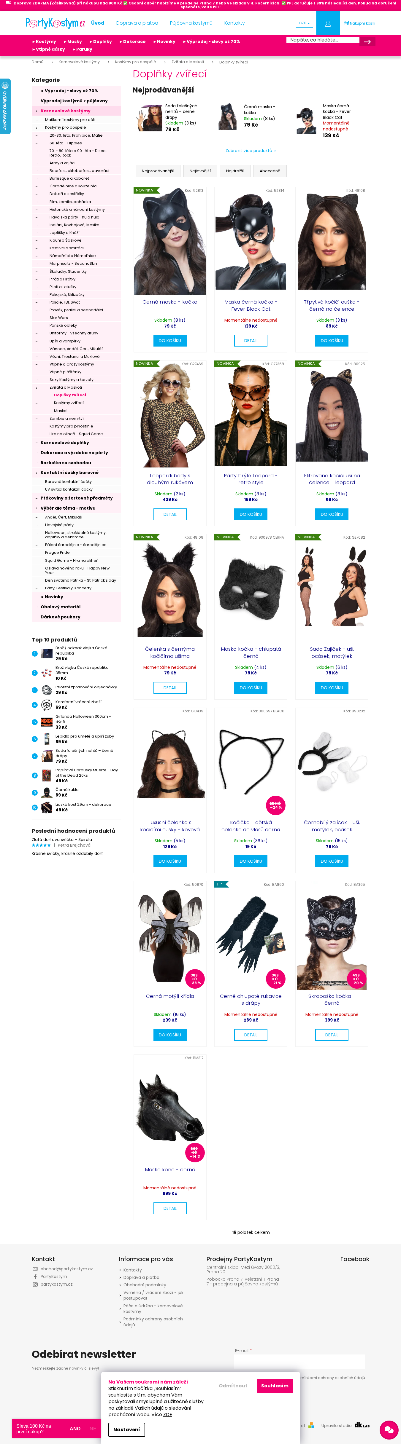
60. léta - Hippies (66, 143)
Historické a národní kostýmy (77, 209)
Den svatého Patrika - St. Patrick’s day (80, 580)
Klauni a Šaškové (66, 240)
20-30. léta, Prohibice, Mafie (76, 135)
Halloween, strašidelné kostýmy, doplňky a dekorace (76, 535)
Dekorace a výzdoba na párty (74, 453)
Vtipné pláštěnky (65, 371)
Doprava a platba (141, 1277)
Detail (250, 341)
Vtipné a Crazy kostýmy (72, 364)
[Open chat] (389, 1430)
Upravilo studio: (337, 1426)
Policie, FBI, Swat (65, 302)
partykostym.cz (57, 1284)
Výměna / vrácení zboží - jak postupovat (153, 1295)
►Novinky (164, 41)
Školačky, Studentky (68, 271)
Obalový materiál (60, 607)
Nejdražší (235, 171)
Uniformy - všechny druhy (74, 333)
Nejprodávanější (158, 171)
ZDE (167, 1414)
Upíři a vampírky (65, 341)
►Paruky (82, 49)
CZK (303, 22)
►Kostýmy (44, 41)
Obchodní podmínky (144, 1285)
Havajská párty (59, 524)
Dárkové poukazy (60, 617)
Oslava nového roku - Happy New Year (77, 570)
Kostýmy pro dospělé (65, 127)
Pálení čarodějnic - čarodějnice (76, 544)
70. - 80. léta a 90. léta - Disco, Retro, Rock (78, 153)
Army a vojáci (62, 162)
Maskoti (61, 410)
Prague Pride (57, 552)
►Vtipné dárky (48, 49)
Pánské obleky (63, 325)
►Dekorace (132, 41)
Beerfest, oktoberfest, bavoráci (79, 170)
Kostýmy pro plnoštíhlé (71, 426)
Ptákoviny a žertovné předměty (77, 498)
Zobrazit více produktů (249, 151)
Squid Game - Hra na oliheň (72, 560)
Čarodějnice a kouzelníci (73, 186)
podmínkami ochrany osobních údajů (328, 1377)
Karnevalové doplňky (65, 443)
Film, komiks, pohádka (70, 201)
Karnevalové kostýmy (66, 111)
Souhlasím (275, 1385)
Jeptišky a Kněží (65, 232)
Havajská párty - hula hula (74, 217)
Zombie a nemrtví (67, 418)
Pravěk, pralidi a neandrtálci (76, 309)
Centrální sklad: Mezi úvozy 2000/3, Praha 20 (243, 1269)
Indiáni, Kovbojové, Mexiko (74, 224)
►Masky (72, 41)
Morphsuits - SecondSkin (73, 263)
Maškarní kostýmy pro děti (70, 119)
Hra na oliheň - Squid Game (76, 433)
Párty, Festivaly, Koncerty (68, 588)
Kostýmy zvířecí (69, 402)
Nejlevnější (200, 171)
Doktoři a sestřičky (67, 193)
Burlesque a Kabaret (69, 178)
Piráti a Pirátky (62, 279)
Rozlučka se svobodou (66, 463)
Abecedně (270, 171)
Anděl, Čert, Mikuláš (63, 517)
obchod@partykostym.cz (67, 1269)
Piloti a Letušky (63, 286)
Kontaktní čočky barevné (70, 473)
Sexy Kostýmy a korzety (71, 379)
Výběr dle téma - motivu (68, 508)
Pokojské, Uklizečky (67, 294)
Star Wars (59, 317)
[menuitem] (97, 23)
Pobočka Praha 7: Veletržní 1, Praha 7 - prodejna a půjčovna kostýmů (243, 1281)
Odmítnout (233, 1385)
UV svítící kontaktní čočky (69, 489)
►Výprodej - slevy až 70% (211, 41)
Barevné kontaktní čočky (68, 481)
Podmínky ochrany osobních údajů (153, 1321)
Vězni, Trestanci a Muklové (75, 356)
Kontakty (132, 1270)
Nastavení (126, 1429)
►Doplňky (100, 41)
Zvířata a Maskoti (66, 387)
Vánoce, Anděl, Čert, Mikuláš (77, 348)
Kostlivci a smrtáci (67, 247)
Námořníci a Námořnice (73, 255)
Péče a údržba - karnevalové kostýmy (153, 1308)
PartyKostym (54, 1276)
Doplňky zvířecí (70, 395)
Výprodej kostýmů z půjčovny (74, 101)
